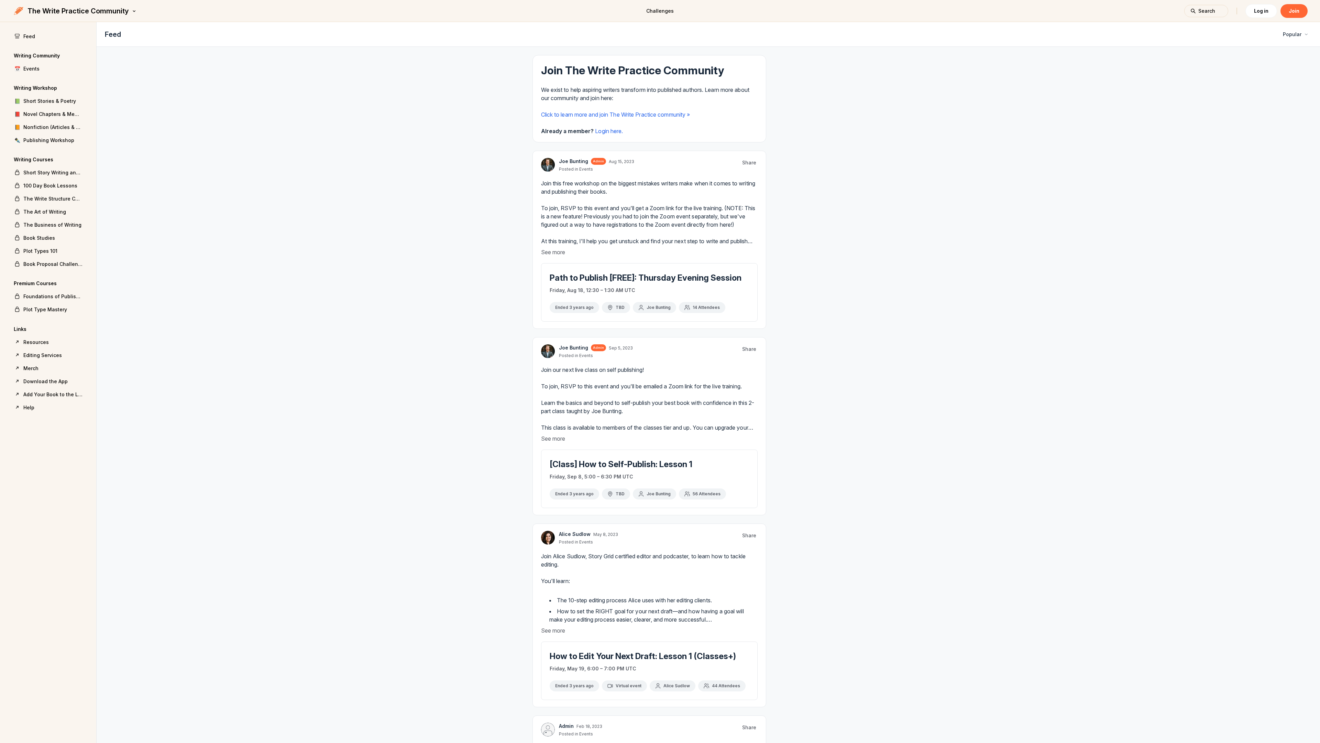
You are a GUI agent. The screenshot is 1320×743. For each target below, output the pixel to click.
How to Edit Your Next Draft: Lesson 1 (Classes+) (643, 656)
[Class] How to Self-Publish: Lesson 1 (621, 464)
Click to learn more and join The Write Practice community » (615, 114)
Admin (566, 726)
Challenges (660, 11)
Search (1206, 11)
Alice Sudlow (575, 534)
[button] (48, 68)
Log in (1261, 11)
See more (553, 252)
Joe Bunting (573, 161)
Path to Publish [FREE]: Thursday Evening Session (645, 278)
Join (1294, 11)
